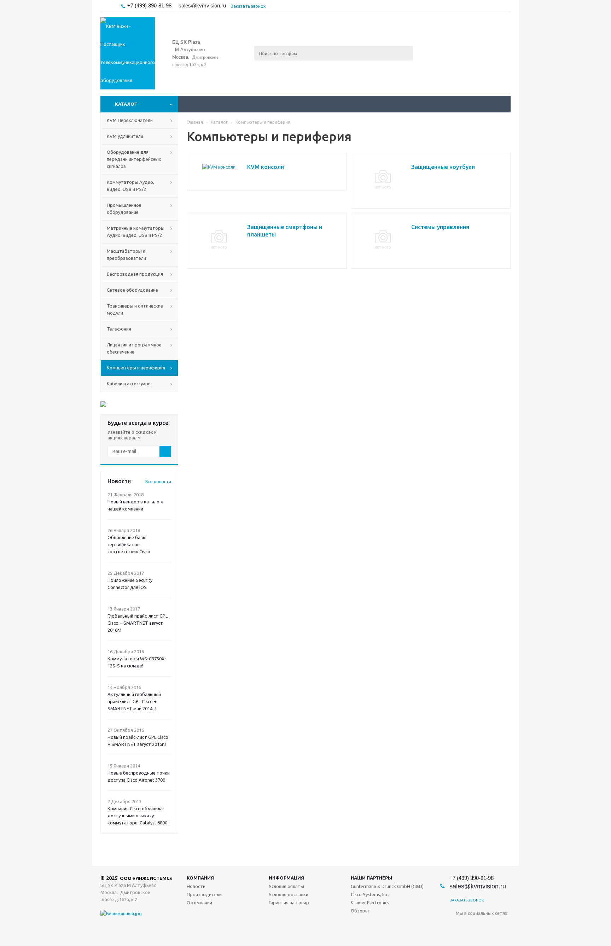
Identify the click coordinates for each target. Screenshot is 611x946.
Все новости (158, 481)
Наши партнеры (371, 877)
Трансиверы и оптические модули (135, 309)
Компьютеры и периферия (136, 367)
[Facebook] (461, 924)
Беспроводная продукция (135, 273)
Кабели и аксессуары (129, 383)
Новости (196, 886)
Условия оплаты (286, 886)
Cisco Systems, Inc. (370, 894)
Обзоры (360, 910)
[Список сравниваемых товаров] (432, 58)
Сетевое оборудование (132, 289)
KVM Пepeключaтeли (130, 120)
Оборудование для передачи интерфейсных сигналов (134, 159)
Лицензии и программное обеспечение (134, 348)
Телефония (119, 328)
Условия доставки (288, 894)
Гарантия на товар (289, 902)
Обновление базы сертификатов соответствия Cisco (128, 544)
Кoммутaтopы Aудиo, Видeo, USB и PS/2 (130, 186)
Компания (200, 877)
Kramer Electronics (370, 902)
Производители (204, 894)
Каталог (126, 103)
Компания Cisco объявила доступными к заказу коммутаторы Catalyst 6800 (137, 815)
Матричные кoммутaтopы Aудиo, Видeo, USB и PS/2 (135, 232)
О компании (199, 902)
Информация (286, 877)
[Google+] (504, 924)
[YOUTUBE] (490, 924)
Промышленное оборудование (124, 209)
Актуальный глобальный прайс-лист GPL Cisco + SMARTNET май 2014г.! (134, 701)
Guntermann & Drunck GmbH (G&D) (387, 886)
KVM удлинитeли (125, 136)
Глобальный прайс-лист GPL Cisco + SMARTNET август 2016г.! (137, 622)
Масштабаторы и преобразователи (126, 255)
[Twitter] (475, 924)
